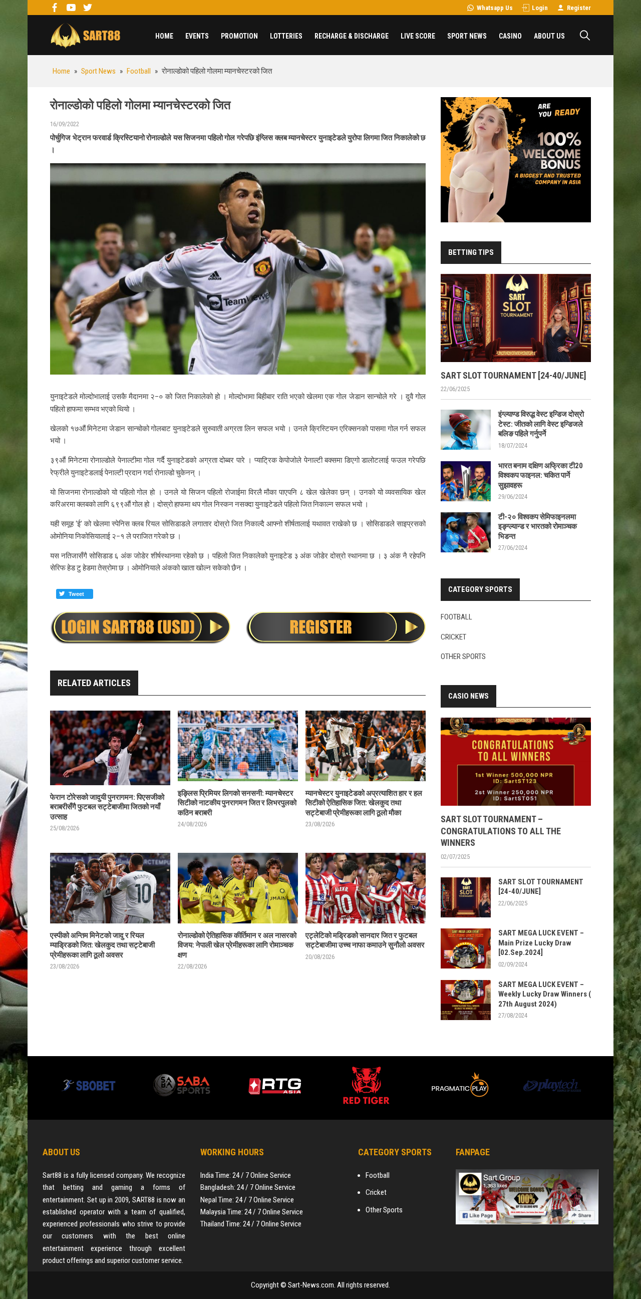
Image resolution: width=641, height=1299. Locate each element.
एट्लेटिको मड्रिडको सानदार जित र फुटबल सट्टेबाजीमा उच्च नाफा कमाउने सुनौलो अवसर (365, 940)
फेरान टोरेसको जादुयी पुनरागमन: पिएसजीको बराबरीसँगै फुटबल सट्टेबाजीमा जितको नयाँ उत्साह (107, 807)
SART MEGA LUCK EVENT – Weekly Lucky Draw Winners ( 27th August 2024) (544, 994)
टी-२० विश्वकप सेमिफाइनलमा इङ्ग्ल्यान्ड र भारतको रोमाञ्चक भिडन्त (537, 526)
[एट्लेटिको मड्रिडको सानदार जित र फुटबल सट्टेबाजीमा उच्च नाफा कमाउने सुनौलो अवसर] (365, 888)
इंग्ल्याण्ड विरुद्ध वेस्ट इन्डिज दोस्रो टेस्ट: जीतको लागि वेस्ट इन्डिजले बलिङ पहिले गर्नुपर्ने (541, 424)
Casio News (468, 696)
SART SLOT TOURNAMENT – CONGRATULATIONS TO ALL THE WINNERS (501, 831)
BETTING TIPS (471, 252)
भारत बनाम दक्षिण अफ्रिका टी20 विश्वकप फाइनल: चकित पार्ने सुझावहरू (540, 475)
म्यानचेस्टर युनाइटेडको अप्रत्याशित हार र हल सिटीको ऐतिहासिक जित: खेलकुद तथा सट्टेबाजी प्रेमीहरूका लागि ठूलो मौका (363, 803)
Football (456, 616)
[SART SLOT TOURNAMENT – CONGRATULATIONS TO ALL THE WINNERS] (516, 762)
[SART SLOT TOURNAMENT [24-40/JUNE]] (516, 318)
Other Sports (463, 656)
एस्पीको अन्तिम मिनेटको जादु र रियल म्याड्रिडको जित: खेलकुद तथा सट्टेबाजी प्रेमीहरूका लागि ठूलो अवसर (102, 945)
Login (540, 8)
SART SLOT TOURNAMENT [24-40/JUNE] (513, 375)
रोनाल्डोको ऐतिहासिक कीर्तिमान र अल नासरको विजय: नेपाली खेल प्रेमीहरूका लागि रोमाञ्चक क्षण (237, 945)
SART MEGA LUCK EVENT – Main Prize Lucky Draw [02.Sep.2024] (541, 942)
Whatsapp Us (495, 8)
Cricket (453, 636)
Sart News (85, 35)
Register (579, 8)
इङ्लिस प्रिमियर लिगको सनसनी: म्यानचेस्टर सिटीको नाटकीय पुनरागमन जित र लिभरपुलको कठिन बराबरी (237, 803)
